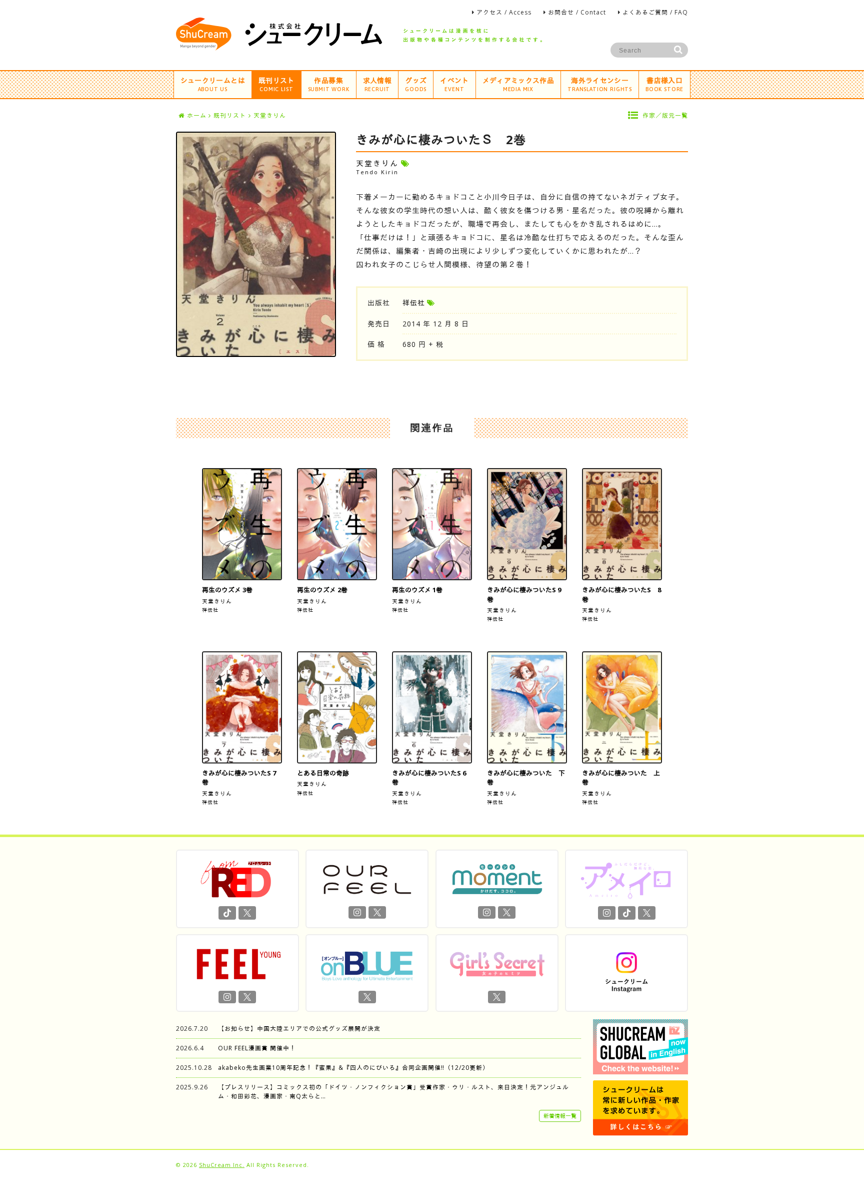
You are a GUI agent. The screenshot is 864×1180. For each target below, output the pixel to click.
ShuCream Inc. (221, 1164)
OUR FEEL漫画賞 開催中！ (257, 1048)
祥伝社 (413, 302)
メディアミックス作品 (518, 84)
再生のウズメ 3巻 (227, 589)
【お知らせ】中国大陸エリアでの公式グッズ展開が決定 (299, 1028)
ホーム (196, 115)
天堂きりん (217, 601)
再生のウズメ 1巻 (417, 589)
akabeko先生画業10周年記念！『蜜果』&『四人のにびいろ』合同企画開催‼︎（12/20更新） (353, 1067)
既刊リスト (276, 84)
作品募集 (329, 84)
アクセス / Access (504, 12)
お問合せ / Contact (577, 12)
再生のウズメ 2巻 (322, 589)
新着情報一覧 (560, 1115)
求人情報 (377, 84)
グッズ (415, 84)
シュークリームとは (212, 84)
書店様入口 (665, 84)
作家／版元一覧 (665, 115)
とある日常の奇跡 (323, 772)
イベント (454, 84)
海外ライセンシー (600, 84)
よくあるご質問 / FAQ (655, 12)
